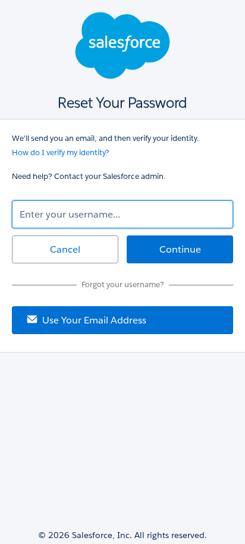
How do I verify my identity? (60, 152)
